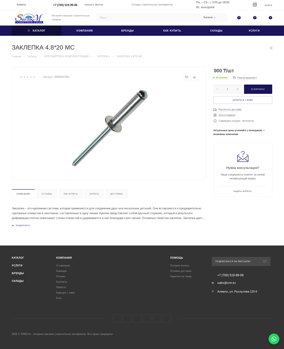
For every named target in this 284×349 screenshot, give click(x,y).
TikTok (166, 318)
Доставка (116, 194)
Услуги (17, 265)
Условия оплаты (179, 265)
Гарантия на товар (180, 276)
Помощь (176, 257)
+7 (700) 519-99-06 (65, 5)
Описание (23, 194)
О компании (63, 265)
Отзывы (47, 194)
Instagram (127, 318)
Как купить (71, 194)
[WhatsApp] (274, 339)
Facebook (117, 318)
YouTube (147, 318)
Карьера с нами (65, 292)
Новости (61, 287)
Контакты (61, 281)
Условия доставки (180, 270)
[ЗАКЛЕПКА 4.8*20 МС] (108, 128)
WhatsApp (157, 318)
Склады (18, 281)
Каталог (18, 257)
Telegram (137, 318)
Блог (59, 298)
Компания (64, 257)
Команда (61, 270)
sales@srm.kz (226, 282)
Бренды (18, 273)
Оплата (94, 194)
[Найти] (222, 18)
